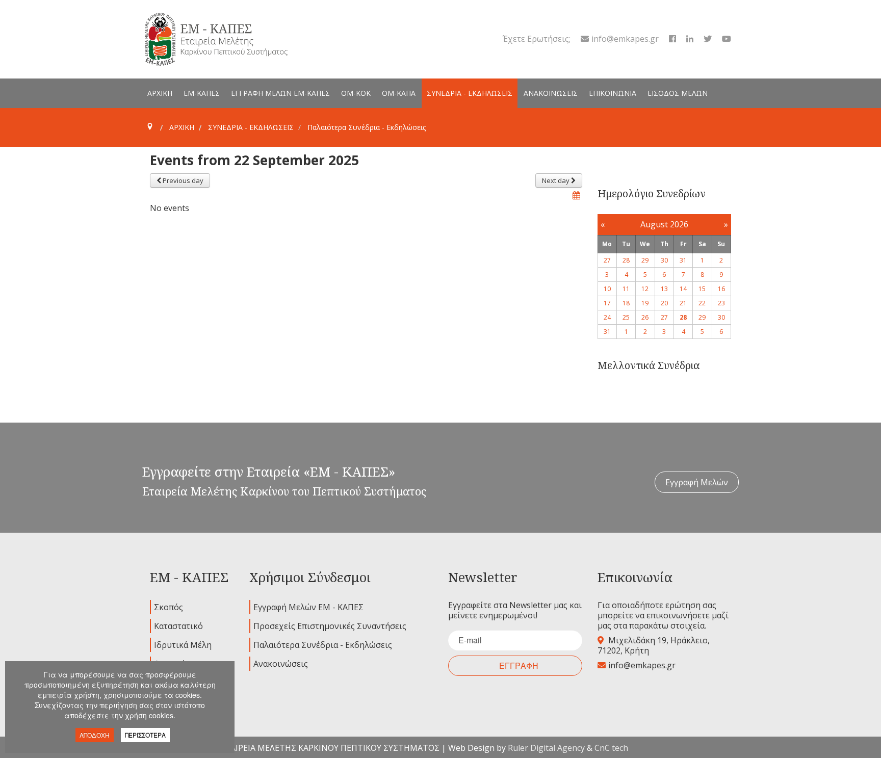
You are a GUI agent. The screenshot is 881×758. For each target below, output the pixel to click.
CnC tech (611, 748)
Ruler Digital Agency (546, 748)
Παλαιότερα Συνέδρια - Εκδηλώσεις (322, 644)
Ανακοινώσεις (280, 663)
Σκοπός (168, 607)
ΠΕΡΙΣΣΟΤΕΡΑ (145, 734)
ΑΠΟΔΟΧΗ (95, 734)
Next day (556, 180)
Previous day (182, 180)
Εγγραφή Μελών (696, 482)
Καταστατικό (178, 626)
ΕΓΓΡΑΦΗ (518, 665)
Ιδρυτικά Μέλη (183, 644)
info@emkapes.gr (625, 38)
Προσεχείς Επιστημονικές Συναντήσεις (329, 626)
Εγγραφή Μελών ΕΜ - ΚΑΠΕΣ (308, 607)
